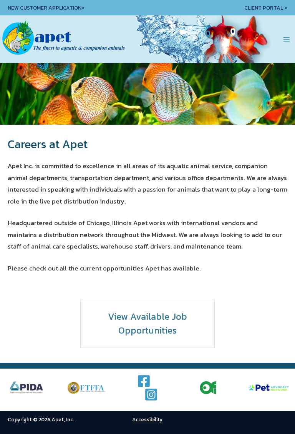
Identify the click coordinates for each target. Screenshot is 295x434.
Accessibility (147, 419)
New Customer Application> (46, 8)
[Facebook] (144, 381)
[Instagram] (151, 394)
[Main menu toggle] (286, 39)
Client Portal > (265, 8)
